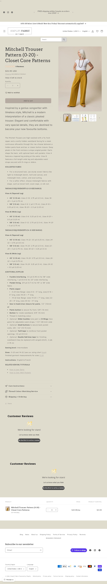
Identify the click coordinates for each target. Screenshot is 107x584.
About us (34, 534)
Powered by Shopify (25, 576)
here (43, 352)
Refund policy (37, 576)
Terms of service (58, 576)
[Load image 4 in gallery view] (92, 117)
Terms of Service (59, 534)
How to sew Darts (17, 369)
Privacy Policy (72, 534)
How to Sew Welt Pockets (20, 373)
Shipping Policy (45, 534)
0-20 (42, 355)
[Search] (64, 39)
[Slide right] (99, 118)
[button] (4, 31)
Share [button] (10, 403)
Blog (21, 534)
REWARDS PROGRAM (53, 538)
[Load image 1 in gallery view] (67, 117)
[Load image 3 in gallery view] (84, 117)
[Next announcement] (73, 12)
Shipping (8, 74)
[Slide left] (60, 118)
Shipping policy (69, 576)
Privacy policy (47, 576)
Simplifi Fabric (14, 576)
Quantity (8, 81)
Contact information (82, 576)
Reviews (83, 534)
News (27, 534)
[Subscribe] (40, 550)
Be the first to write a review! (29, 440)
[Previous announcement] (34, 12)
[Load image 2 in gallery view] (75, 117)
